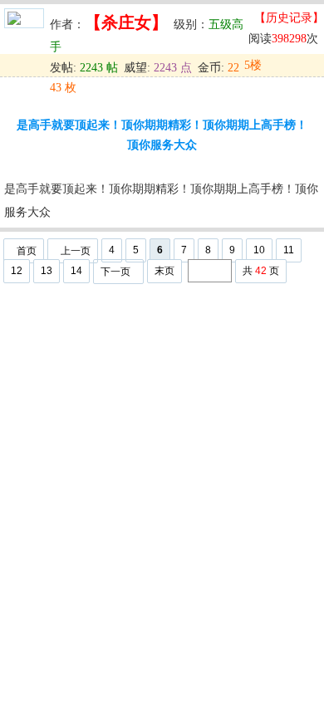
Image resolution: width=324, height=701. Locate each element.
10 (259, 250)
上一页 (76, 251)
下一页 (115, 271)
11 (288, 250)
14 (76, 271)
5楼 (253, 65)
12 (16, 271)
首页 (27, 251)
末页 (164, 271)
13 (46, 271)
